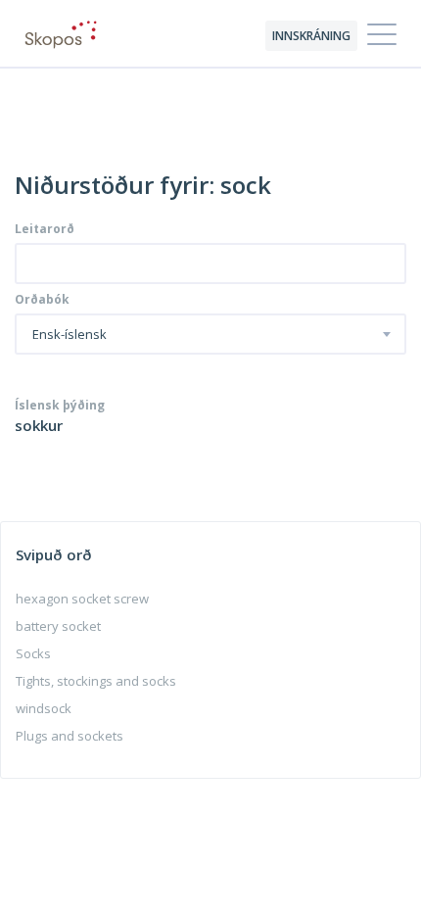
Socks (33, 653)
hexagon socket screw (82, 598)
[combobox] (210, 334)
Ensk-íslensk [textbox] (69, 335)
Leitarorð (44, 229)
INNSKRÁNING (311, 35)
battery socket (58, 626)
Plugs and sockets (69, 736)
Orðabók (42, 300)
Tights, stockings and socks (96, 681)
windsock (43, 708)
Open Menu (382, 35)
